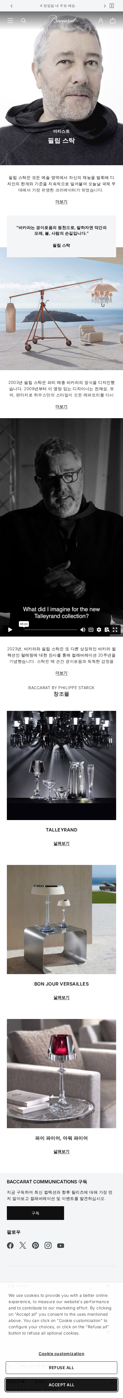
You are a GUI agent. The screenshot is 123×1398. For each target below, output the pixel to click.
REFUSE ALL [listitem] (61, 1367)
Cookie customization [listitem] (61, 1353)
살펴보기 (61, 843)
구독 (35, 1212)
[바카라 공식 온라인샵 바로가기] (61, 20)
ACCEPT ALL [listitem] (62, 1384)
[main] (61, 592)
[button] (11, 5)
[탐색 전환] (10, 20)
